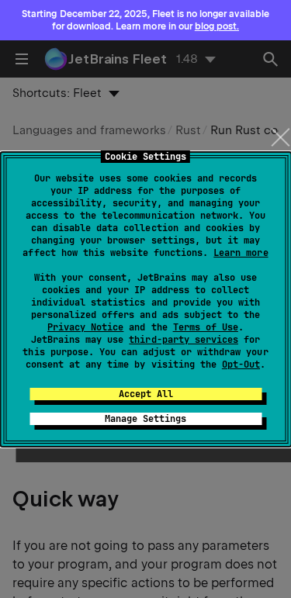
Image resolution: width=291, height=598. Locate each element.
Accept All (146, 394)
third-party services (183, 340)
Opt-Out (241, 364)
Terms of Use (205, 327)
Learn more (240, 253)
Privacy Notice (85, 327)
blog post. (217, 26)
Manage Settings (145, 419)
